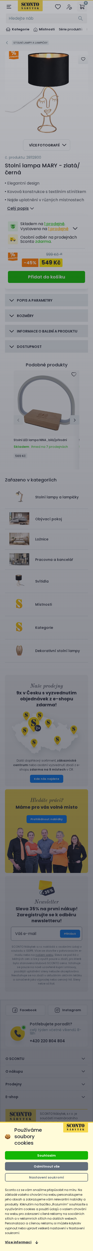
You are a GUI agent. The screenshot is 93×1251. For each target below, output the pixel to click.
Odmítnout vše (47, 1166)
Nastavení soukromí (46, 1177)
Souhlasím (46, 1155)
